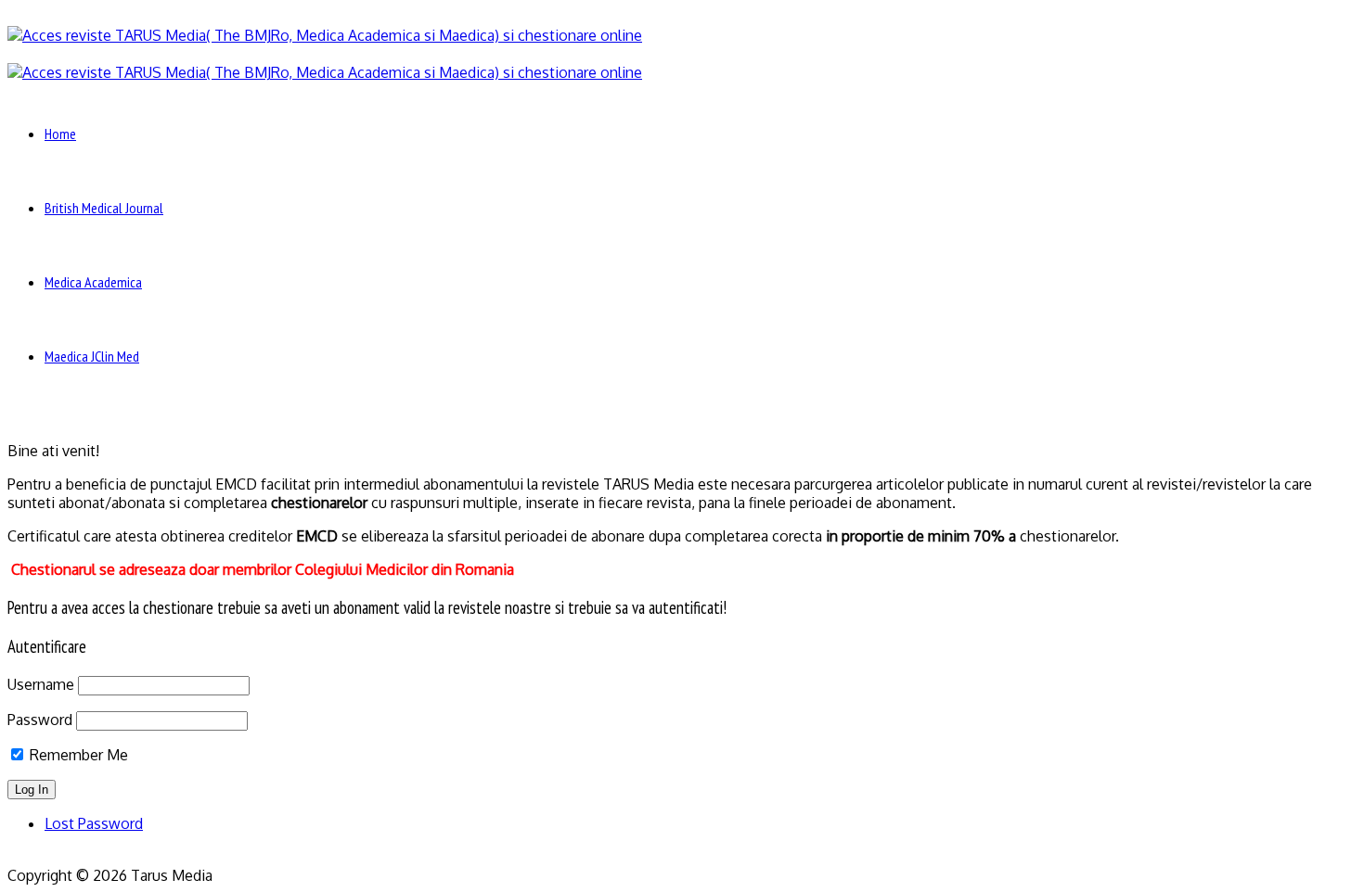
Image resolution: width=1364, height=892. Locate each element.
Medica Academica (93, 282)
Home (60, 133)
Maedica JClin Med (92, 356)
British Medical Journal (104, 207)
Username (40, 684)
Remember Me (77, 754)
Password (39, 719)
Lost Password (94, 823)
